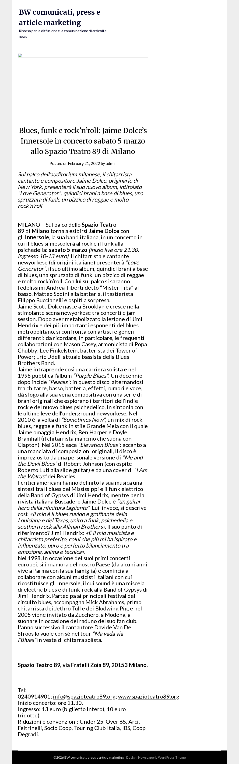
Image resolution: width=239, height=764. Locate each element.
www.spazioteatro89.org (148, 696)
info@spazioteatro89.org (84, 696)
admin (111, 163)
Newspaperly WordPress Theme (162, 757)
